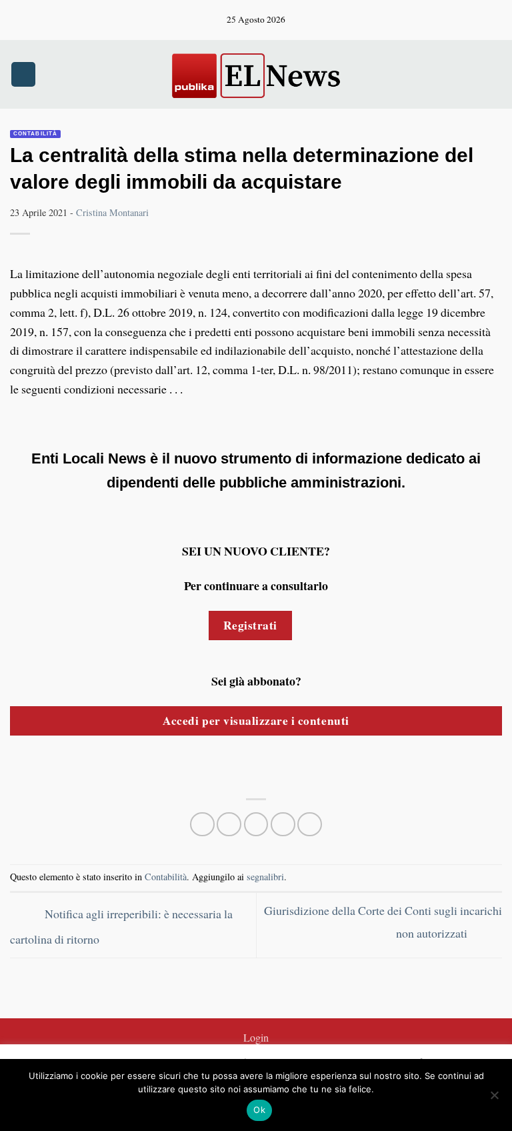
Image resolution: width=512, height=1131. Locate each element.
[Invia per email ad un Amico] (283, 824)
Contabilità (35, 134)
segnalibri (265, 876)
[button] (23, 74)
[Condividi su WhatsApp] (202, 824)
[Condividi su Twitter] (256, 824)
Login (256, 1037)
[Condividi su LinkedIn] (309, 824)
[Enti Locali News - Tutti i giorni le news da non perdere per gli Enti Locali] (256, 74)
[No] (494, 1099)
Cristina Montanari (112, 212)
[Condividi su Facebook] (229, 824)
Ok (259, 1109)
